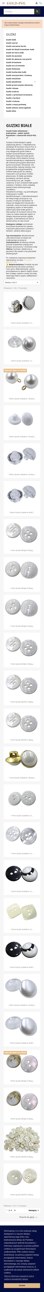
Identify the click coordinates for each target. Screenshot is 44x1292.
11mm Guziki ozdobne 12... (22, 815)
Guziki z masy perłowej (16, 104)
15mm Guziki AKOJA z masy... (22, 1081)
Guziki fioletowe (13, 69)
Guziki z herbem (13, 98)
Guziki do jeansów (14, 56)
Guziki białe (11, 40)
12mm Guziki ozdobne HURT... (22, 967)
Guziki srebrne (12, 91)
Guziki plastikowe (13, 82)
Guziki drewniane (13, 62)
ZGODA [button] (22, 1286)
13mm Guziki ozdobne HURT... (22, 1043)
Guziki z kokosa (13, 101)
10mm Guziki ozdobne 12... (22, 323)
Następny (34, 1210)
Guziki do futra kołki (15, 53)
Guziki (11, 34)
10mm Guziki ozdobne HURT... (22, 512)
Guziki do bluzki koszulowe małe (20, 49)
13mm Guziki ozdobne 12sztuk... (22, 1005)
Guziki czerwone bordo (16, 46)
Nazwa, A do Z (22, 282)
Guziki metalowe (13, 79)
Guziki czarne (12, 43)
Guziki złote (11, 111)
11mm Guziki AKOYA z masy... (22, 702)
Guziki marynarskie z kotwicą (19, 75)
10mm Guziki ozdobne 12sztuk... (22, 398)
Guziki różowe (12, 88)
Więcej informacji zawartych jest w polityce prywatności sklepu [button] (19, 1277)
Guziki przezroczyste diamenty (19, 85)
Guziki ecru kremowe (15, 66)
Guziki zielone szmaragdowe (18, 108)
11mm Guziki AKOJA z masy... (22, 550)
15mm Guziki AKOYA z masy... (22, 1157)
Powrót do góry (28, 1217)
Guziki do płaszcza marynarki (19, 59)
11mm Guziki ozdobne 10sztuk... (22, 778)
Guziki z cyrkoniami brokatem (19, 95)
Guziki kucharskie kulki (16, 72)
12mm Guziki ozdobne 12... (22, 891)
